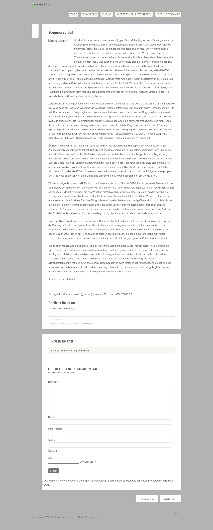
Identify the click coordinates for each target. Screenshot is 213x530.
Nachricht (53, 381)
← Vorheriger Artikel (147, 498)
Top (175, 512)
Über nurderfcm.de (168, 14)
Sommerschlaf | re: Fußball (75, 350)
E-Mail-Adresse (56, 428)
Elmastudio (97, 517)
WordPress (72, 517)
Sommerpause (87, 323)
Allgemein (62, 323)
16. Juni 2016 (56, 319)
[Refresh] (53, 458)
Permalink (35, 28)
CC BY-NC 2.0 (124, 294)
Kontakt (106, 14)
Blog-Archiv (89, 14)
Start (73, 14)
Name (51, 417)
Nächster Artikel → (170, 498)
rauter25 (101, 294)
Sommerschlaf (60, 32)
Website (52, 440)
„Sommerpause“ (71, 294)
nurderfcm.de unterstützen (134, 14)
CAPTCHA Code (87, 461)
